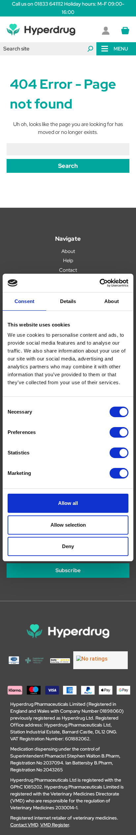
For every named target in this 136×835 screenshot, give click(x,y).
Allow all (68, 503)
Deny (68, 546)
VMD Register (54, 825)
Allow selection (68, 525)
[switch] (119, 432)
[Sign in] (105, 30)
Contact (68, 270)
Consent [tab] (24, 301)
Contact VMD (24, 825)
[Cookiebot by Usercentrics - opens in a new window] (99, 283)
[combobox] (48, 48)
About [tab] (111, 301)
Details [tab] (68, 301)
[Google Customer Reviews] (100, 660)
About (68, 251)
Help (68, 260)
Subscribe (68, 570)
